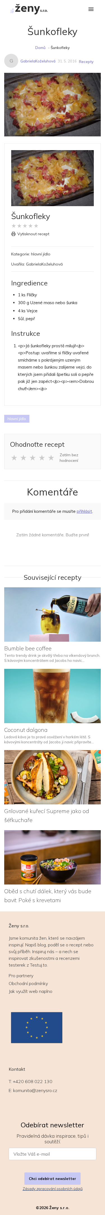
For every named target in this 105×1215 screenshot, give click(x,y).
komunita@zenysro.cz (35, 1090)
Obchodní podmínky (28, 983)
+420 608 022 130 (32, 1081)
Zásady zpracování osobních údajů (53, 1188)
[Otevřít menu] (91, 10)
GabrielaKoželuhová (37, 61)
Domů (40, 47)
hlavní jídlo (17, 418)
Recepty (86, 61)
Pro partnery (21, 975)
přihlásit (84, 511)
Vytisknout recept (33, 233)
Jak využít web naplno (30, 991)
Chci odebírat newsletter (52, 1178)
